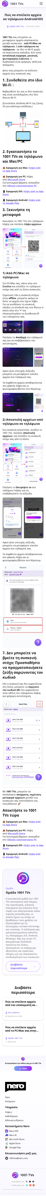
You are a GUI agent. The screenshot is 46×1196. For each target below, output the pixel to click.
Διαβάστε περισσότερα (23, 966)
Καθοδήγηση (11, 1116)
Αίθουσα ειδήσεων (14, 1120)
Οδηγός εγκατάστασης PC (22, 185)
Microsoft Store (16, 179)
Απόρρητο (10, 1101)
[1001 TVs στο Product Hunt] (34, 1185)
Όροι (7, 1097)
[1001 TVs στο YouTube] (30, 1182)
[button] (41, 3)
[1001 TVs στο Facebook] (33, 1182)
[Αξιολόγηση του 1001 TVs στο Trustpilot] (27, 1185)
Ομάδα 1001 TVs (16, 26)
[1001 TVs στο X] (27, 1182)
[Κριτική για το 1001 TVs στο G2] (30, 1185)
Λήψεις (8, 1112)
